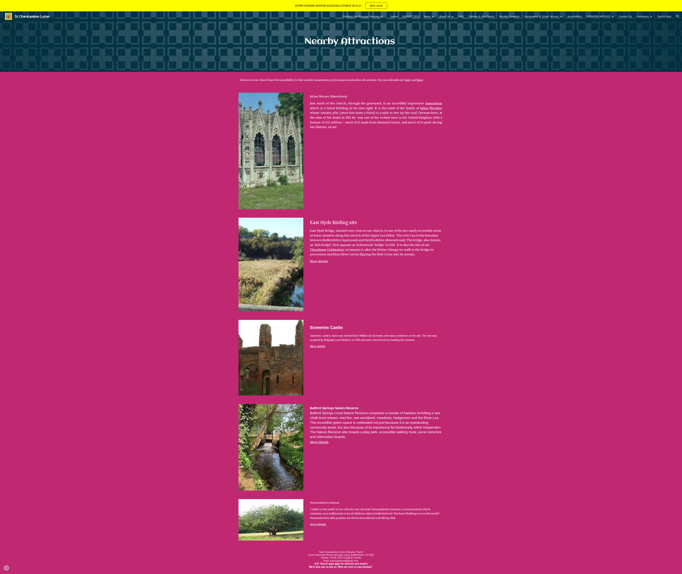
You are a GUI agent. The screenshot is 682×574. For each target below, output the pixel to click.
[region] (341, 5)
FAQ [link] (461, 16)
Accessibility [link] (574, 16)
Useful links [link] (664, 16)
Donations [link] (643, 16)
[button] (677, 16)
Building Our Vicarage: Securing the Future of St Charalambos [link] (364, 16)
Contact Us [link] (625, 16)
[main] (349, 42)
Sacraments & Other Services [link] (541, 16)
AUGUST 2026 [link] (410, 16)
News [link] (427, 16)
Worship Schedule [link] (509, 16)
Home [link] (394, 16)
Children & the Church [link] (481, 16)
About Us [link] (444, 16)
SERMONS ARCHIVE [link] (598, 16)
